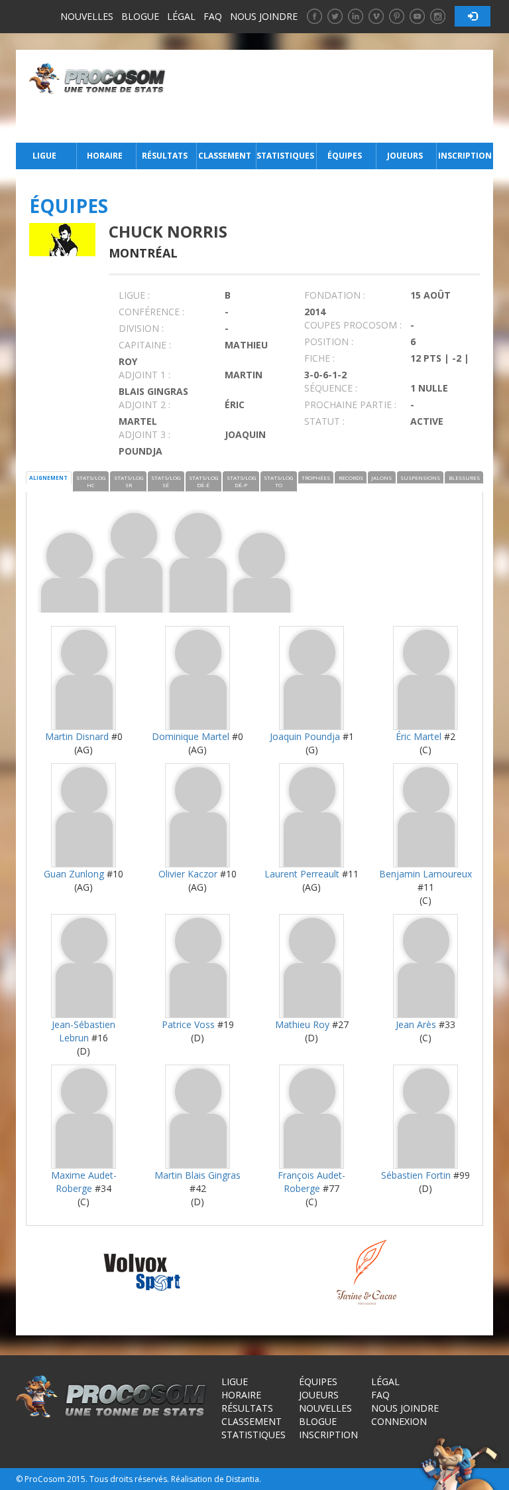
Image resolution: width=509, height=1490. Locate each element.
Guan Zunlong (74, 873)
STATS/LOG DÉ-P (241, 481)
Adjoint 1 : (144, 374)
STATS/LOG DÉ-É (203, 481)
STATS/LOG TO (278, 481)
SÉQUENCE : (330, 388)
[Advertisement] (333, 96)
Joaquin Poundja (305, 736)
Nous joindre (264, 16)
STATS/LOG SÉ (165, 481)
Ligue (44, 155)
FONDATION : (334, 295)
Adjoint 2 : (144, 404)
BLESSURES (464, 477)
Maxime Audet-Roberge (84, 1182)
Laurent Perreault (301, 873)
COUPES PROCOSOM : (353, 325)
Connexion (399, 1421)
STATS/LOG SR (128, 481)
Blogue (140, 16)
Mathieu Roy (302, 1024)
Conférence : (151, 311)
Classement (224, 155)
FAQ (212, 16)
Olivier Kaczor (187, 873)
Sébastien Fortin (416, 1175)
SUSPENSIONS (420, 477)
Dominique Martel (190, 736)
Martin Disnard (77, 736)
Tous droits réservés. (129, 1479)
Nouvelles (86, 16)
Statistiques (284, 155)
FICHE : (319, 358)
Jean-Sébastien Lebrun (83, 1031)
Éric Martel (418, 736)
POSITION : (328, 341)
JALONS (381, 477)
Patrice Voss (188, 1024)
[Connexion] (472, 16)
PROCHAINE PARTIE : (350, 404)
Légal (181, 16)
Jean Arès (416, 1024)
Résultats (165, 155)
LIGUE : (134, 295)
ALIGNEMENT (48, 477)
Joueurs (405, 155)
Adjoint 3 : (144, 434)
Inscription (465, 155)
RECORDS (351, 477)
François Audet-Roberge (311, 1182)
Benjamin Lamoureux (425, 873)
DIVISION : (141, 328)
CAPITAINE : (145, 344)
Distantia (242, 1479)
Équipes (344, 155)
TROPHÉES (316, 477)
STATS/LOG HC (90, 481)
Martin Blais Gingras (197, 1175)
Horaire (105, 155)
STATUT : (324, 421)
